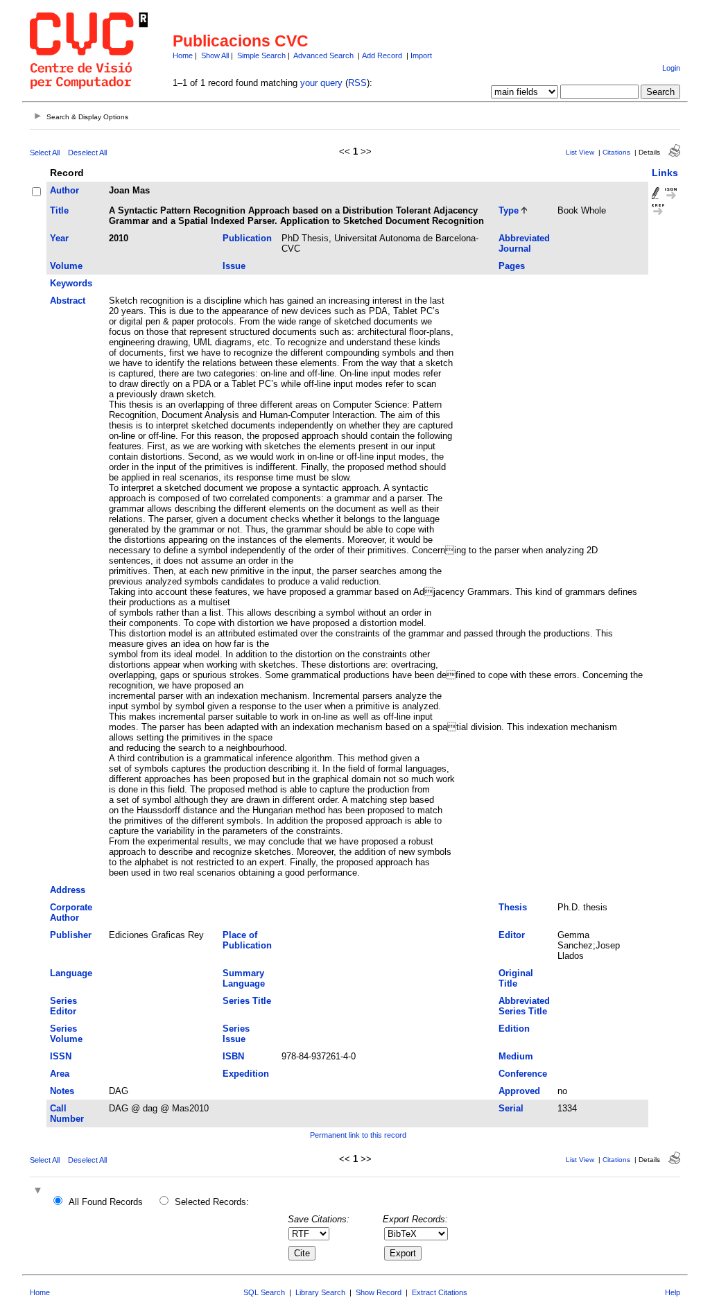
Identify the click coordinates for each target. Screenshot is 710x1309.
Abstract (67, 300)
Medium (516, 1056)
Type (509, 210)
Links (665, 172)
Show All (215, 55)
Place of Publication (247, 940)
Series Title (247, 1001)
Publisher (71, 935)
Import (421, 55)
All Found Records (106, 1202)
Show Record (378, 1292)
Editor (512, 935)
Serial (511, 1108)
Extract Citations (439, 1292)
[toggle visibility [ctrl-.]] (39, 1191)
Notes (62, 1091)
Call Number (67, 1113)
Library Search (320, 1292)
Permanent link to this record (358, 1135)
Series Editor (63, 1006)
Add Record (382, 55)
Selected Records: (212, 1202)
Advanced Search (323, 55)
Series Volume (66, 1033)
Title (59, 210)
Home (183, 55)
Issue (234, 266)
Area (59, 1073)
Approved (519, 1091)
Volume (66, 266)
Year (59, 238)
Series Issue (236, 1033)
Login (671, 68)
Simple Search (261, 55)
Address (67, 890)
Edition (514, 1028)
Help (672, 1292)
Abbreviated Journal (524, 243)
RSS (357, 83)
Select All (45, 152)
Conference (523, 1073)
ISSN (60, 1056)
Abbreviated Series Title (524, 1006)
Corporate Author (71, 912)
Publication (247, 238)
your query (321, 83)
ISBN (233, 1056)
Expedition (246, 1073)
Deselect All (87, 152)
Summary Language (244, 978)
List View (580, 152)
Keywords (71, 283)
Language (71, 973)
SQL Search (264, 1292)
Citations (616, 152)
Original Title (516, 978)
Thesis (513, 907)
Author (64, 190)
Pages (512, 266)
